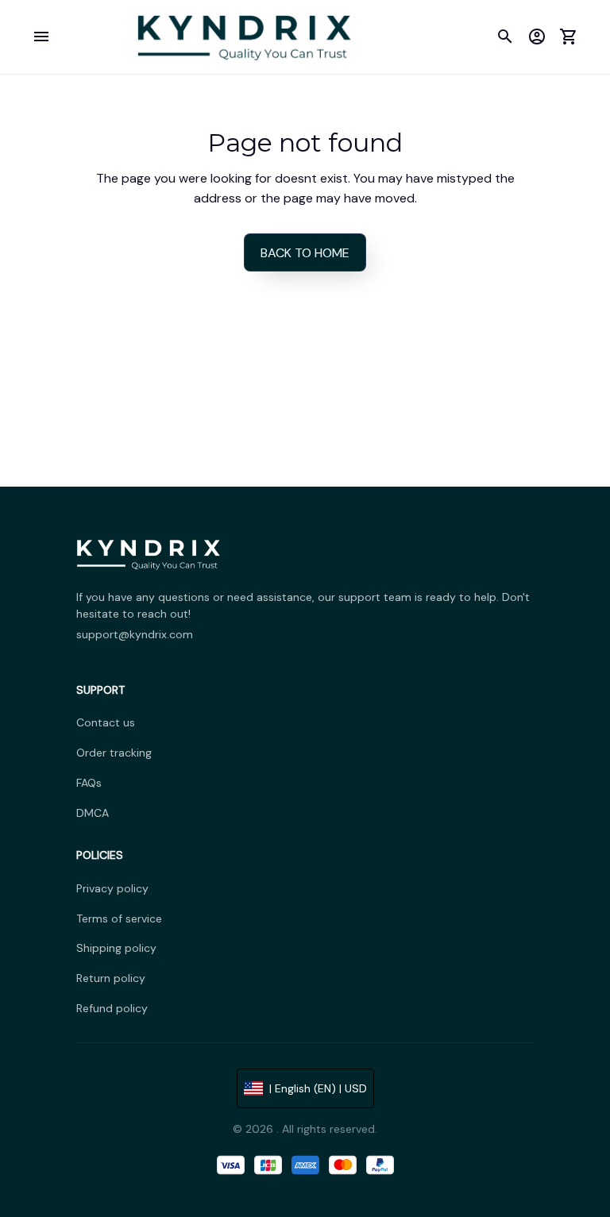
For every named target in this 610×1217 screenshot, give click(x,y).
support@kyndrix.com (134, 634)
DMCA (92, 813)
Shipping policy (116, 948)
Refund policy (112, 1008)
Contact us (105, 722)
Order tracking (114, 752)
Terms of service (119, 918)
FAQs (89, 783)
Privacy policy (112, 888)
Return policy (110, 978)
